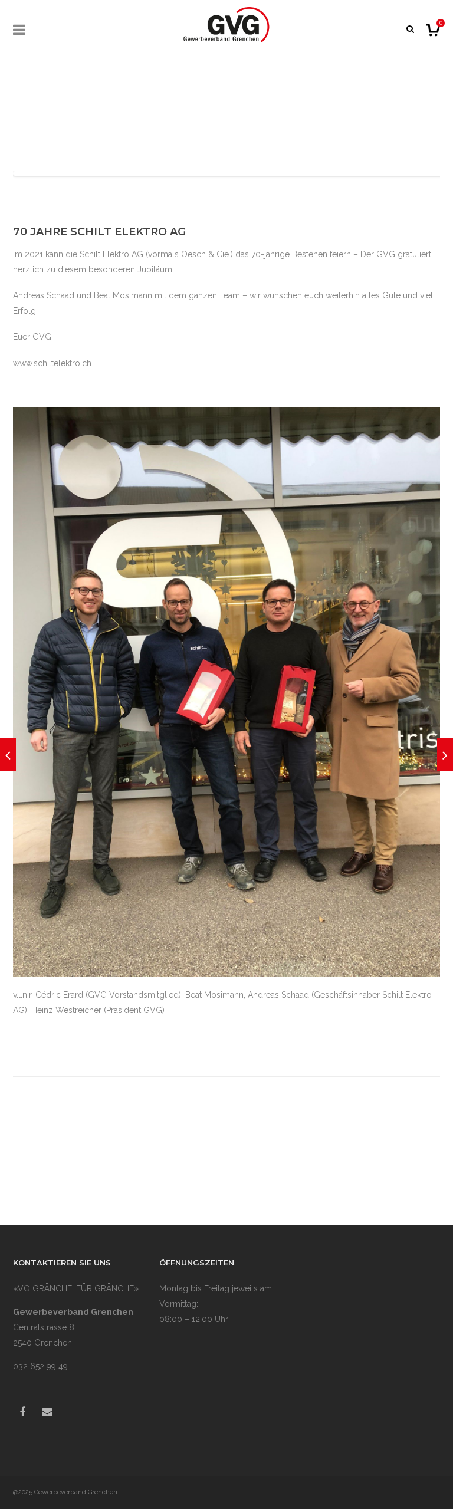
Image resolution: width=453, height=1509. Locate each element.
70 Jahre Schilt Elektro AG (99, 231)
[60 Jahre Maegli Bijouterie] (445, 754)
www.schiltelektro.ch (52, 363)
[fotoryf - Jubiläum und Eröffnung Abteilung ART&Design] (8, 754)
